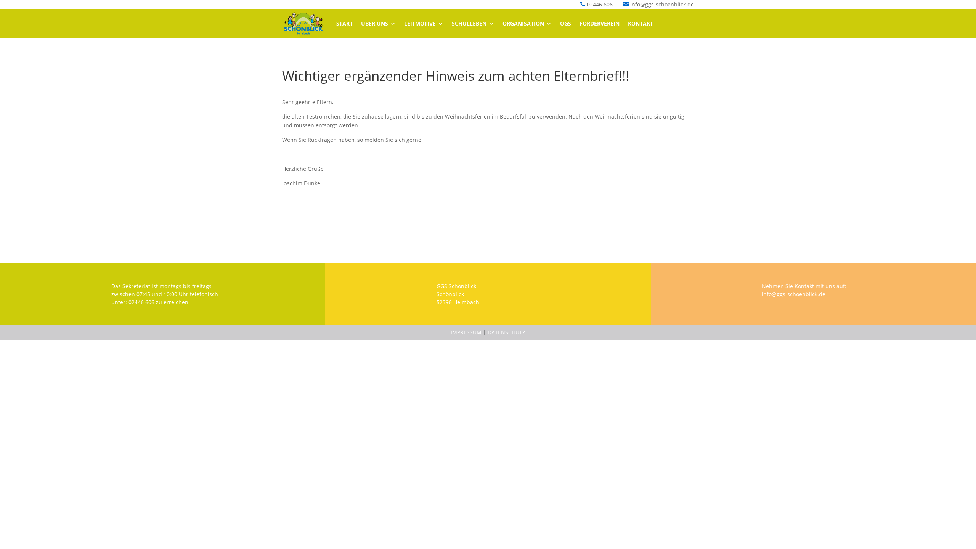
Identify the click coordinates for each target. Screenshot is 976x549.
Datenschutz (506, 332)
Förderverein (600, 23)
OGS (565, 23)
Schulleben (469, 23)
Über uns (374, 23)
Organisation (523, 23)
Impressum (466, 332)
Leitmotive (420, 23)
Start (344, 23)
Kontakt (640, 23)
